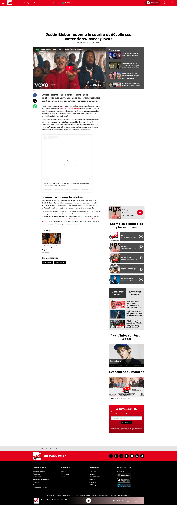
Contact (58, 495)
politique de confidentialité (131, 429)
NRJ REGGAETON (127, 279)
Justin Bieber (64, 189)
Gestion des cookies (124, 495)
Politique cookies (85, 495)
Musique (27, 3)
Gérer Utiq (113, 495)
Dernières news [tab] (117, 293)
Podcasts (37, 3)
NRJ (122, 236)
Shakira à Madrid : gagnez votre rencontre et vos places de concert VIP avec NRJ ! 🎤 (134, 305)
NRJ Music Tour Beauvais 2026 (120, 399)
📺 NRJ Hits (66, 3)
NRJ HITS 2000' (126, 257)
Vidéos (55, 3)
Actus (47, 3)
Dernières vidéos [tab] (135, 293)
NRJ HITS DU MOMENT (129, 268)
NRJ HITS (125, 213)
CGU (76, 495)
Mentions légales (68, 495)
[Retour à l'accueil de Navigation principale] (9, 2)
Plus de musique (136, 500)
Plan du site (50, 495)
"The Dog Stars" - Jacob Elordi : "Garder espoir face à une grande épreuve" (134, 324)
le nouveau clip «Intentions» (70, 108)
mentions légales (120, 429)
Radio (18, 3)
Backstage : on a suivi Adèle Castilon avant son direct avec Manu (134, 313)
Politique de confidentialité (100, 495)
